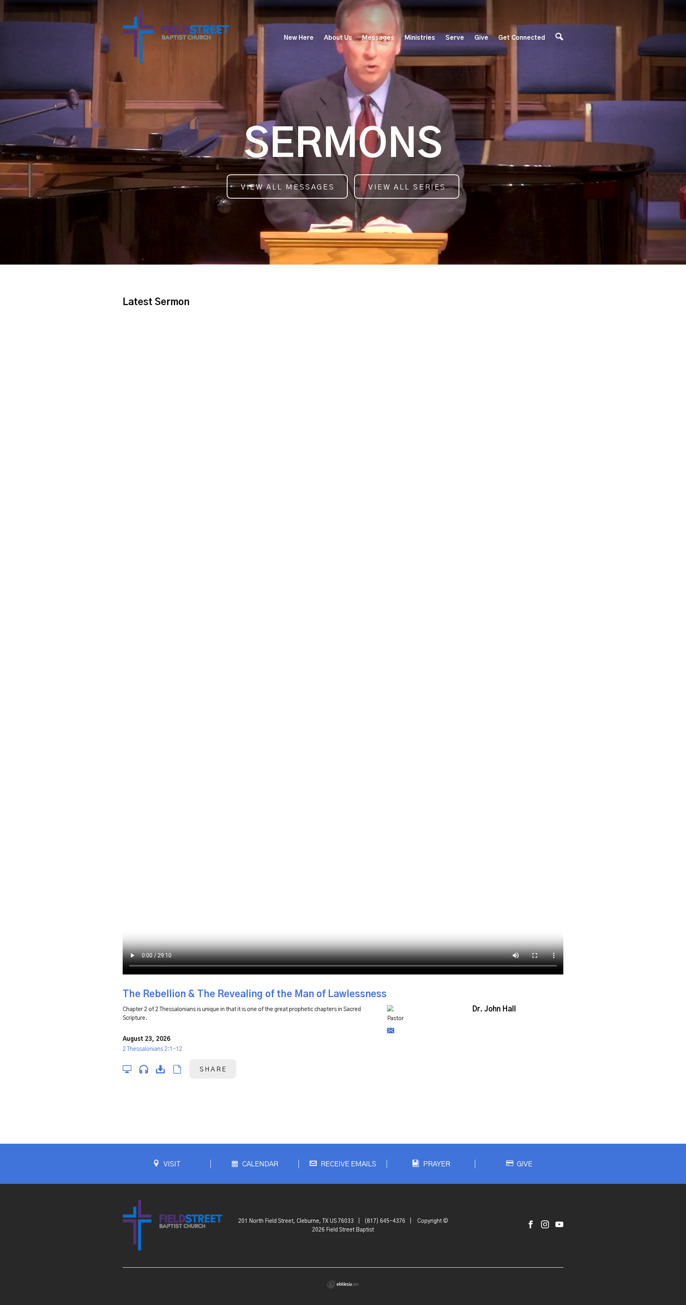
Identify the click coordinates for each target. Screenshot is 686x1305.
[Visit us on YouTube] (559, 1225)
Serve (454, 38)
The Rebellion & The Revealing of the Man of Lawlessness (255, 994)
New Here (299, 38)
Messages (378, 38)
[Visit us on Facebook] (531, 1225)
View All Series (407, 187)
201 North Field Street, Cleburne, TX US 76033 (296, 1221)
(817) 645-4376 (384, 1221)
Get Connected (521, 38)
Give (481, 38)
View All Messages (288, 187)
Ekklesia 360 (343, 1284)
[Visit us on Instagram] (545, 1225)
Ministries (420, 38)
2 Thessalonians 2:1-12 (152, 1049)
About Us (338, 38)
